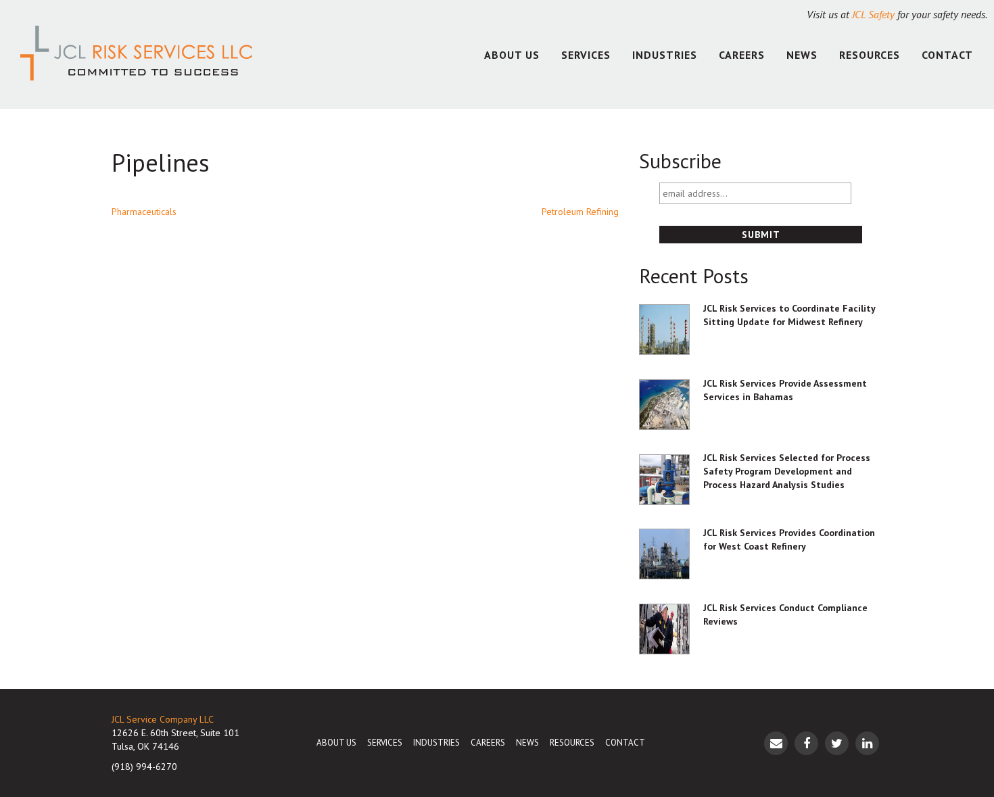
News (802, 55)
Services (586, 55)
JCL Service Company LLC (163, 719)
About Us (512, 55)
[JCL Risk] (136, 54)
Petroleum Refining (580, 212)
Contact (947, 55)
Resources (869, 55)
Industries (664, 55)
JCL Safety (873, 14)
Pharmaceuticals (144, 212)
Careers (742, 55)
